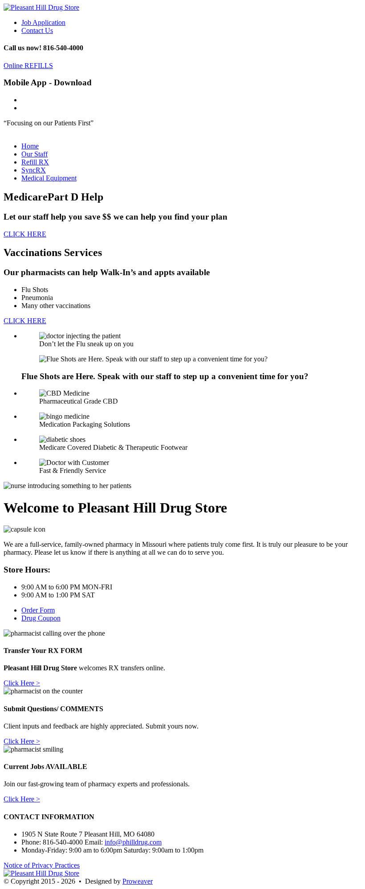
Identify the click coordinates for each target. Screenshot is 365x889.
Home (30, 146)
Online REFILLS (28, 65)
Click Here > (22, 683)
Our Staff (34, 154)
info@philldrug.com (133, 842)
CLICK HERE (25, 234)
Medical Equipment (49, 178)
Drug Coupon (41, 618)
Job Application (43, 22)
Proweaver (137, 881)
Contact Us (37, 30)
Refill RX (35, 162)
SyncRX (33, 170)
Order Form (38, 610)
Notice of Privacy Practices (42, 865)
